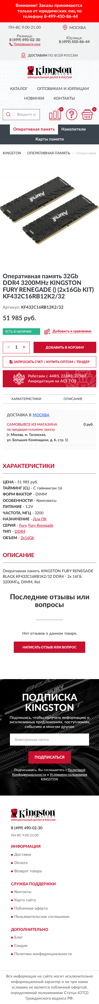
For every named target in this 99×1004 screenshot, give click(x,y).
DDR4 (20, 532)
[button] (24, 44)
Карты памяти (49, 139)
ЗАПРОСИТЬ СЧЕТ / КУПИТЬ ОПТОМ (52, 362)
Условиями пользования (68, 774)
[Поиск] (8, 114)
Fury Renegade (40, 526)
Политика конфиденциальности (43, 954)
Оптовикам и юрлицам (63, 89)
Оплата (21, 863)
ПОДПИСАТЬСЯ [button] (50, 757)
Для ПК (39, 519)
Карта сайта (25, 900)
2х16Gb (27, 538)
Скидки (21, 946)
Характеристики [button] (26, 399)
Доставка (22, 855)
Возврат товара (28, 871)
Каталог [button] (19, 89)
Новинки (34, 98)
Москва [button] (41, 415)
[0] (87, 114)
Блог (18, 938)
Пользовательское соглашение (41, 917)
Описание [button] (73, 399)
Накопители (73, 129)
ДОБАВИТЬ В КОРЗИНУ (65, 347)
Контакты (64, 98)
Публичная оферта (31, 908)
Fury (22, 526)
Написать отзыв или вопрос (49, 647)
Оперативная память (34, 129)
